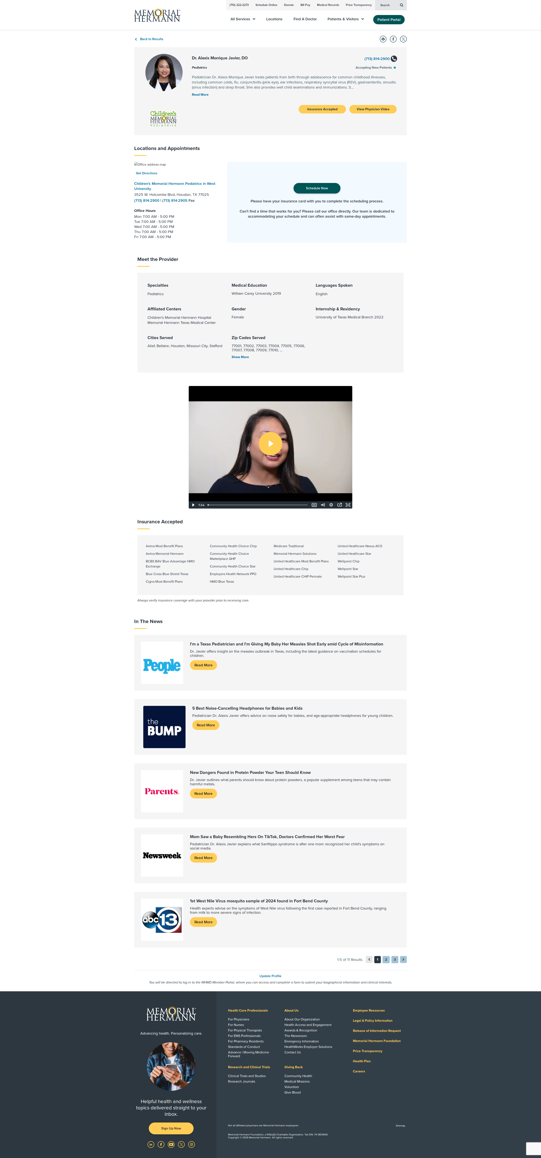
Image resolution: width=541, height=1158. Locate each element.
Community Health (298, 1076)
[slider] (258, 505)
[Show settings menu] (331, 505)
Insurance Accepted (322, 109)
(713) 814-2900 (378, 58)
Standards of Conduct (244, 1047)
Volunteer (291, 1087)
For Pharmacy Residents (246, 1041)
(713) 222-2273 (239, 5)
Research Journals (241, 1081)
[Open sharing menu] (339, 505)
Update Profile (270, 976)
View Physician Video (373, 109)
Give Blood (292, 1092)
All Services (240, 19)
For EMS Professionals (244, 1036)
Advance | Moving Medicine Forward (248, 1054)
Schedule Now (317, 188)
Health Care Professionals (248, 1010)
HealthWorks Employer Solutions (308, 1047)
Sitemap (400, 1125)
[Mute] (322, 505)
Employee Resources (369, 1010)
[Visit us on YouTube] (171, 1144)
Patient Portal (388, 19)
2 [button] (386, 959)
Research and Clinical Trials (249, 1067)
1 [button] (377, 959)
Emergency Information (301, 1041)
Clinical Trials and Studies (247, 1076)
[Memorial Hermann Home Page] (155, 15)
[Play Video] (193, 505)
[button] (403, 959)
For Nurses (236, 1025)
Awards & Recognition (300, 1030)
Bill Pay (305, 5)
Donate (289, 5)
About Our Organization (302, 1019)
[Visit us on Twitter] (182, 1144)
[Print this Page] (383, 39)
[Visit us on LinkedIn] (151, 1144)
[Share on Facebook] (393, 39)
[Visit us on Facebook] (161, 1144)
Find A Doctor (305, 19)
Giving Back (293, 1067)
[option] (177, 202)
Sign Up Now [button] (171, 1128)
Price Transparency (359, 5)
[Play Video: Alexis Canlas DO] (270, 444)
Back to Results (151, 39)
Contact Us (292, 1052)
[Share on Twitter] (403, 39)
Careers (359, 1071)
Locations (274, 19)
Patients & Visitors (343, 19)
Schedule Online (266, 5)
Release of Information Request (377, 1031)
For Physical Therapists (245, 1030)
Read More (203, 665)
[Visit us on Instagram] (191, 1144)
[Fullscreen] (348, 505)
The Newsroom (295, 1036)
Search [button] (385, 5)
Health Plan (362, 1061)
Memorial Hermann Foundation (377, 1041)
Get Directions (146, 173)
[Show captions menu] (314, 505)
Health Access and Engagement (308, 1025)
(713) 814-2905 (175, 200)
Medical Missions (297, 1081)
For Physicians (238, 1019)
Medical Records (328, 5)
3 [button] (395, 959)
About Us (291, 1010)
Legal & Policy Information (372, 1021)
